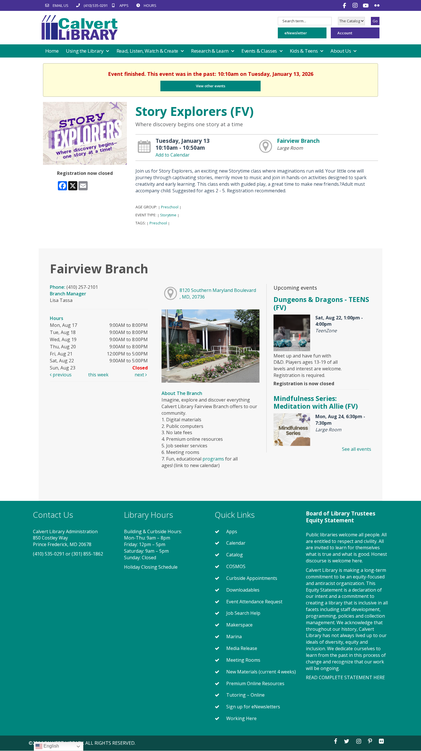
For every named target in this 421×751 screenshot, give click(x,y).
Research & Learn (210, 51)
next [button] (140, 374)
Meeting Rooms (243, 660)
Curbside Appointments (251, 578)
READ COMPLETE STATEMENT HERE (345, 677)
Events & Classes (259, 51)
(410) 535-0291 (48, 554)
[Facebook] (345, 5)
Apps (231, 531)
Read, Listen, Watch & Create (148, 51)
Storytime (168, 215)
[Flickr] (377, 5)
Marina (234, 636)
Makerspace (239, 625)
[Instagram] (356, 5)
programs (213, 459)
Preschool (169, 207)
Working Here (241, 718)
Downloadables (242, 590)
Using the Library (85, 51)
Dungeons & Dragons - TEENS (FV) (321, 303)
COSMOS (235, 566)
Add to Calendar (173, 155)
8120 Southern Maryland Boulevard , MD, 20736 (218, 293)
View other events (210, 86)
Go (375, 20)
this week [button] (98, 374)
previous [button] (62, 374)
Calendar (235, 543)
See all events (356, 449)
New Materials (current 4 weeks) (261, 672)
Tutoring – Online (245, 695)
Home (52, 51)
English (50, 746)
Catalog (234, 555)
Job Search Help (243, 613)
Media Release (241, 648)
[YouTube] (366, 5)
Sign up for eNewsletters (253, 706)
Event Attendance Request (254, 601)
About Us (341, 51)
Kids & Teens (304, 51)
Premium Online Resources (255, 683)
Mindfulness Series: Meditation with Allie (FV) (316, 402)
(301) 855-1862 (87, 554)
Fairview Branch (298, 140)
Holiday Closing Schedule (151, 567)
